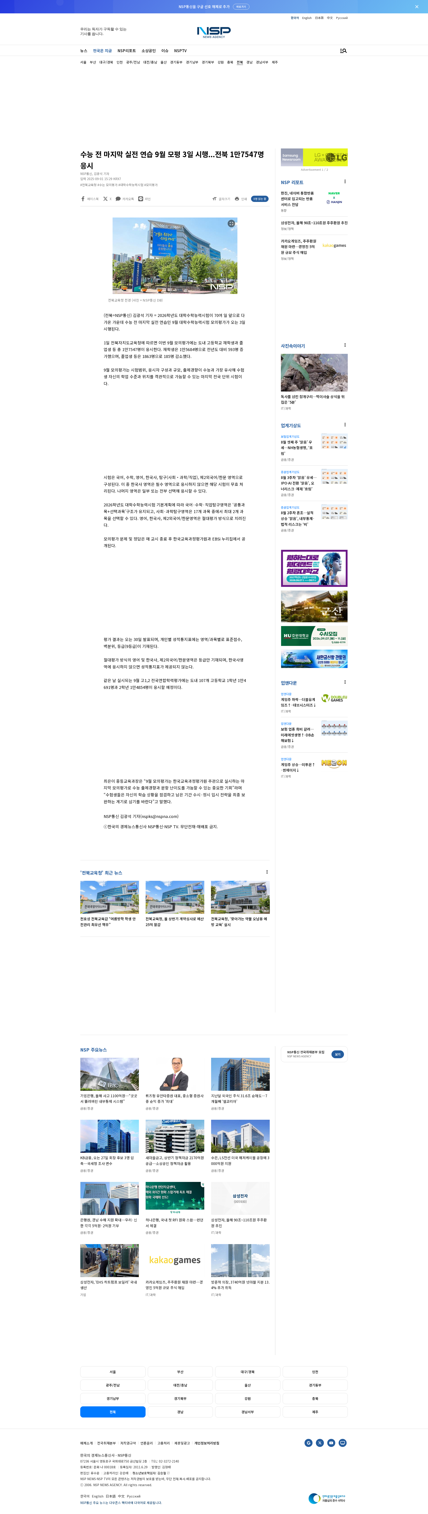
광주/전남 (113, 1385)
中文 (330, 18)
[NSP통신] (214, 32)
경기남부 (113, 1398)
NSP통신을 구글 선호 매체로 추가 (204, 6)
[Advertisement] (371, 198)
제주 (315, 1411)
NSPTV (180, 50)
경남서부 (247, 1411)
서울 (113, 1371)
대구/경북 (248, 1371)
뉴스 (83, 50)
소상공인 (149, 50)
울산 (248, 1385)
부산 (180, 1371)
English (307, 18)
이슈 (165, 50)
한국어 (295, 18)
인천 (315, 1371)
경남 (180, 1411)
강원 (248, 1398)
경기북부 (180, 1398)
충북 (315, 1398)
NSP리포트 (126, 50)
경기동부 (315, 1385)
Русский (342, 18)
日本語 (319, 18)
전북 (113, 1411)
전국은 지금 (102, 50)
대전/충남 (180, 1385)
